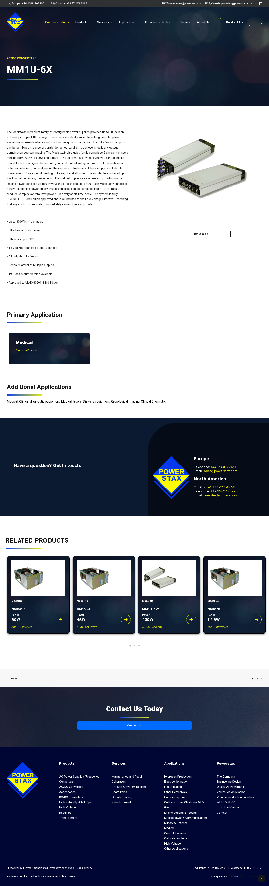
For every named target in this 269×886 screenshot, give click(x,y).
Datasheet (201, 234)
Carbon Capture (174, 797)
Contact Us (134, 725)
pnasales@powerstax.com (236, 3)
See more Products (27, 350)
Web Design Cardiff (251, 876)
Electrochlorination (176, 781)
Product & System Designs (129, 787)
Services (103, 22)
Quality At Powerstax (230, 787)
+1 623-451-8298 (224, 491)
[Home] (23, 780)
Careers (185, 22)
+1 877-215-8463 (221, 487)
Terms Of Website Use (61, 867)
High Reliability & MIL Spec (76, 802)
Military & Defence (176, 823)
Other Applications (176, 848)
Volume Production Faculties (235, 797)
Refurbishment (121, 802)
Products (81, 22)
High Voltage (67, 807)
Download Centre (228, 807)
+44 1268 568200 (224, 467)
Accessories (67, 792)
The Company (226, 776)
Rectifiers (65, 812)
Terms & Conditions (35, 867)
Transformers (68, 818)
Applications (127, 22)
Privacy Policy (14, 867)
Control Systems (175, 833)
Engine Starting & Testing (180, 812)
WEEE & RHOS (226, 802)
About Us (203, 22)
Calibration (119, 781)
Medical (169, 828)
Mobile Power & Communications (186, 818)
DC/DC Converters (71, 797)
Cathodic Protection (177, 838)
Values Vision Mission (231, 792)
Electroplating (173, 787)
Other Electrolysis (175, 792)
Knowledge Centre (157, 22)
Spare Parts (119, 792)
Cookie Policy (84, 867)
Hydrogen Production (178, 776)
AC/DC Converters (71, 787)
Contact (222, 812)
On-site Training (122, 797)
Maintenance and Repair (127, 776)
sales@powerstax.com (189, 3)
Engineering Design (229, 781)
